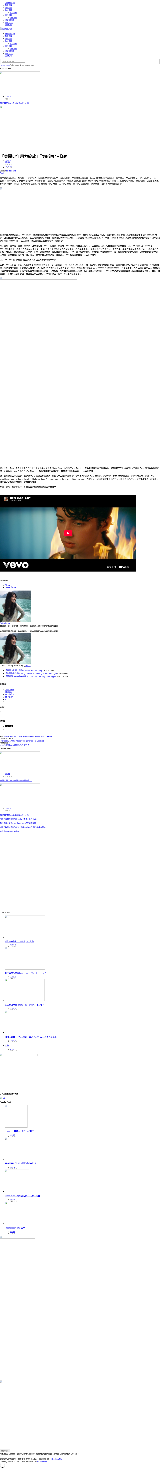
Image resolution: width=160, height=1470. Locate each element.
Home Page (10, 3)
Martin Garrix (23, 736)
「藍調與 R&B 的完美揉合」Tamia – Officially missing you (30, 676)
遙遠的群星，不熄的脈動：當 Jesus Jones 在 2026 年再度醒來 (23, 827)
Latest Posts (10, 587)
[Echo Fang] (15, 621)
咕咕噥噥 (8, 10)
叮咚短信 (13, 13)
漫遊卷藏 (13, 18)
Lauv (14, 736)
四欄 (7, 1045)
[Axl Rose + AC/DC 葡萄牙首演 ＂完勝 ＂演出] (17, 1191)
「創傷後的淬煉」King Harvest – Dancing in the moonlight (31, 673)
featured (8, 96)
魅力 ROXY (9, 23)
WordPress (42, 1461)
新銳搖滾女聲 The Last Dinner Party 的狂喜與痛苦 (18, 823)
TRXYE (46, 736)
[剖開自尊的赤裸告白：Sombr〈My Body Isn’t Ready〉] (25, 969)
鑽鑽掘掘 (8, 8)
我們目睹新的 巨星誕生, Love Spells (14, 102)
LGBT (17, 736)
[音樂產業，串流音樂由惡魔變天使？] (20, 770)
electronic (9, 736)
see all (27, 666)
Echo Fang (9, 166)
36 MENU (8, 25)
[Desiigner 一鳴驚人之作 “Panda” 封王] (16, 1127)
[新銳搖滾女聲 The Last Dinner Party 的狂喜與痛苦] (24, 1001)
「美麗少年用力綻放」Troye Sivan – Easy (23, 670)
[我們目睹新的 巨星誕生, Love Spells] (20, 93)
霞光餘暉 (8, 15)
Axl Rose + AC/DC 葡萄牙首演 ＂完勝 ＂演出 (22, 1195)
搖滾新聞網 (9, 20)
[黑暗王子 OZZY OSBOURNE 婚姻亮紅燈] (23, 1159)
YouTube (50, 736)
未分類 (12, 1049)
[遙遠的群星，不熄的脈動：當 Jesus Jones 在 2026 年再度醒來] (25, 1032)
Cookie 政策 (56, 1459)
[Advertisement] (19, 871)
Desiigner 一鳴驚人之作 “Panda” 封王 (19, 1131)
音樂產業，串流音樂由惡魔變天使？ (16, 780)
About (7, 585)
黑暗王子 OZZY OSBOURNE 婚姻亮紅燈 (20, 1163)
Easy (5, 736)
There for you (32, 736)
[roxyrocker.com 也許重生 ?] (16, 1224)
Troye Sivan (40, 736)
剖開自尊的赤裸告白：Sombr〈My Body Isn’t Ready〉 (19, 818)
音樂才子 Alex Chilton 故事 (9, 831)
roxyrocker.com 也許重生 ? (15, 1227)
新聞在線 (8, 5)
